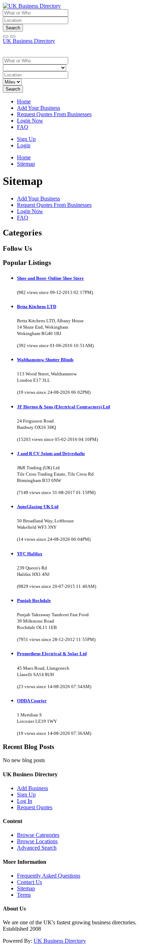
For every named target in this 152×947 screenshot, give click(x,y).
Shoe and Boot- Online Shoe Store (50, 278)
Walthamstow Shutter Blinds (45, 359)
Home (24, 101)
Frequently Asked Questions (48, 876)
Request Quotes (34, 807)
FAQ (22, 127)
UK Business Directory (29, 41)
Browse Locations (37, 841)
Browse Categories (38, 835)
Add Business (32, 788)
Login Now (30, 121)
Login (23, 145)
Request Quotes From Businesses (54, 114)
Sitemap (26, 888)
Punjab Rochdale (34, 600)
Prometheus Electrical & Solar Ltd (52, 653)
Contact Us (29, 882)
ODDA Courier (32, 700)
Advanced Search (37, 848)
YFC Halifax (29, 553)
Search (13, 27)
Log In (24, 801)
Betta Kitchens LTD (36, 306)
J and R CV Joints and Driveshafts (51, 453)
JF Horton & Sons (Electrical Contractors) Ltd (63, 406)
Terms (24, 895)
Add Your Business (38, 108)
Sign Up (26, 139)
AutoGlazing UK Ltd (37, 506)
